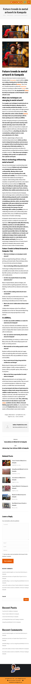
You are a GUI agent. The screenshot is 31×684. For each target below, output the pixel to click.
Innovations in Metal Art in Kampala (18, 478)
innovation (13, 80)
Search (4, 596)
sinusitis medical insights (8, 572)
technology (23, 86)
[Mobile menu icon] (28, 2)
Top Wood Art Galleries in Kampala (10, 611)
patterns (25, 113)
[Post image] (6, 463)
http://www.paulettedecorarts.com (20, 427)
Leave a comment (19, 416)
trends (23, 88)
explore (27, 90)
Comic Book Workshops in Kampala (10, 616)
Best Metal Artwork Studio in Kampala (19, 504)
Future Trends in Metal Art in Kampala (19, 461)
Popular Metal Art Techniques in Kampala (20, 487)
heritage (19, 84)
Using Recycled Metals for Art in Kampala (20, 470)
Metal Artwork (7, 26)
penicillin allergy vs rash (7, 581)
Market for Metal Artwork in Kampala (19, 496)
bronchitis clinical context (8, 587)
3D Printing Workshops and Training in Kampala (13, 619)
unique (4, 403)
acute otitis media (6, 585)
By (20, 414)
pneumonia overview (6, 576)
